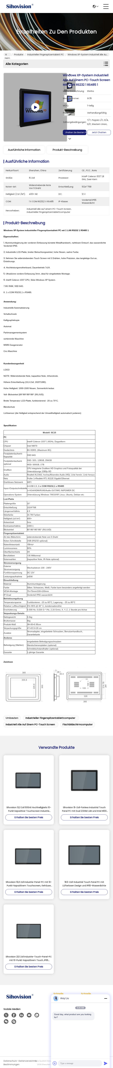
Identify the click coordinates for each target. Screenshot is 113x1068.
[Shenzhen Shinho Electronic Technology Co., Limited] (20, 6)
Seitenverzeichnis (26, 1060)
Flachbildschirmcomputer (78, 724)
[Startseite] (20, 1000)
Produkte (18, 54)
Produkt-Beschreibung (67, 150)
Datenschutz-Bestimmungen (11, 1062)
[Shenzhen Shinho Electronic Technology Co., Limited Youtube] (29, 1015)
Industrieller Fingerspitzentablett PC (45, 54)
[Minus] (105, 998)
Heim (7, 54)
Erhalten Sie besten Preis (77, 132)
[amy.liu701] (13, 1021)
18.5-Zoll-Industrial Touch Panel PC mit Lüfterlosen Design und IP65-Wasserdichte (84, 884)
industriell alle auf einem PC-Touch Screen (30, 724)
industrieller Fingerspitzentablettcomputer (50, 718)
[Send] (105, 1063)
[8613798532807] (36, 1015)
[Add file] (55, 1063)
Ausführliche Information (24, 150)
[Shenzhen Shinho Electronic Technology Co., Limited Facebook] (13, 1015)
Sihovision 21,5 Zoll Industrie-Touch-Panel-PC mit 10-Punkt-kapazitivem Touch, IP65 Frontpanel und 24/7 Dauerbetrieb (29, 958)
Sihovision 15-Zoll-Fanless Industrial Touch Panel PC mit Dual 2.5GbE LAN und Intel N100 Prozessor (84, 809)
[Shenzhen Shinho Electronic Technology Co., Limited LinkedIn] (21, 1015)
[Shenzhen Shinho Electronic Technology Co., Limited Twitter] (6, 1015)
